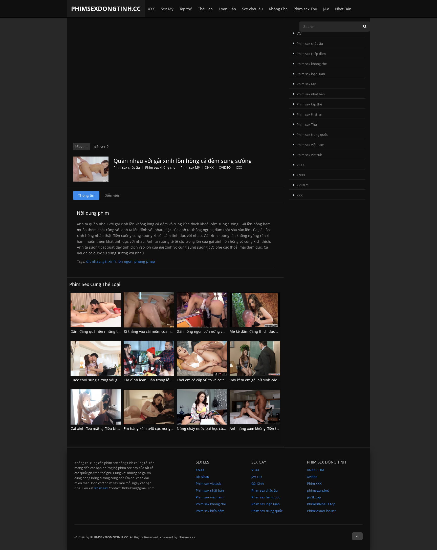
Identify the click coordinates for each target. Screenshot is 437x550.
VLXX (300, 165)
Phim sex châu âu (127, 167)
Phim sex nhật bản (311, 94)
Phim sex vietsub (309, 154)
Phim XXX (314, 483)
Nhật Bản (343, 8)
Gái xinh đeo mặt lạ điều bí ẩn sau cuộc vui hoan (112, 428)
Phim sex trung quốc (312, 134)
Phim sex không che (160, 167)
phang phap (144, 261)
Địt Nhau (202, 476)
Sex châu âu (252, 8)
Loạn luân (227, 8)
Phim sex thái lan (309, 114)
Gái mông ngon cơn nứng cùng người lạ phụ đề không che (226, 331)
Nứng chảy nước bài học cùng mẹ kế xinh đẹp (215, 428)
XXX (151, 8)
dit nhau (93, 261)
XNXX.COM (315, 470)
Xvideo (312, 476)
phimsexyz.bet (318, 490)
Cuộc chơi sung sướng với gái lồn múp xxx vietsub (113, 380)
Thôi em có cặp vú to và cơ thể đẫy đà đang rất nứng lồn (224, 380)
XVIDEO (225, 167)
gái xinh (109, 261)
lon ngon (125, 261)
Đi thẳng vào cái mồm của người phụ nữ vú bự (163, 331)
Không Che (278, 8)
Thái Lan (205, 8)
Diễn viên (112, 195)
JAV (326, 8)
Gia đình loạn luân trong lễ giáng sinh (156, 380)
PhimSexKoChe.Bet (321, 511)
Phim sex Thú (305, 8)
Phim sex (101, 488)
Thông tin (86, 195)
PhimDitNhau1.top (321, 504)
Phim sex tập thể (309, 104)
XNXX (209, 167)
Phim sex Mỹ (190, 167)
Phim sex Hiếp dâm (311, 53)
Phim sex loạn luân (311, 74)
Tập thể (186, 8)
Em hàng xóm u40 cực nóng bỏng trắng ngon (162, 428)
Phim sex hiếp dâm (210, 511)
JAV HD (256, 476)
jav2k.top (314, 497)
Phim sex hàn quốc (265, 497)
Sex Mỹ (167, 8)
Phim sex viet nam (209, 497)
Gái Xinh (257, 483)
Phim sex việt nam (310, 144)
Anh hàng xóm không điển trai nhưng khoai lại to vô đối (277, 428)
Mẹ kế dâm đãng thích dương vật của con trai (268, 331)
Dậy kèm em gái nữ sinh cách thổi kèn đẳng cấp (270, 380)
